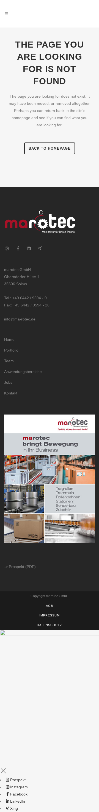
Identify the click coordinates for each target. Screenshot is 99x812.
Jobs (8, 382)
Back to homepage (50, 148)
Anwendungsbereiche (23, 371)
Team (9, 361)
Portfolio (11, 350)
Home (9, 339)
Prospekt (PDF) (22, 566)
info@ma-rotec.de (19, 319)
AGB (49, 605)
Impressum (49, 615)
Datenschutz (49, 625)
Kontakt (10, 393)
